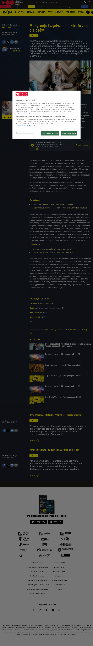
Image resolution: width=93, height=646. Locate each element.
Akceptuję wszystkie (69, 133)
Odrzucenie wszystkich (50, 133)
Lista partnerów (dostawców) (25, 126)
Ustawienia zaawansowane (25, 133)
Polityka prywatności (30, 113)
